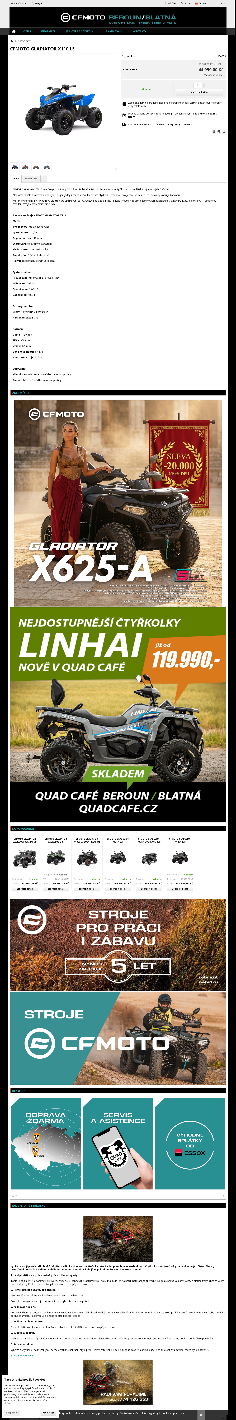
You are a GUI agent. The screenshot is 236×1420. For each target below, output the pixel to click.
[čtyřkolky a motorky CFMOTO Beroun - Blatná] (118, 17)
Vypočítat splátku (213, 75)
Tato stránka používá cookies (24, 1379)
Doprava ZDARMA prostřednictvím (160, 124)
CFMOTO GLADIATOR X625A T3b (180, 840)
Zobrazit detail (24, 888)
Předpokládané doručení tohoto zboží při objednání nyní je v (172, 115)
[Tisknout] (219, 131)
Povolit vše (48, 1412)
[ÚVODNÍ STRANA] (14, 31)
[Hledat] (224, 1196)
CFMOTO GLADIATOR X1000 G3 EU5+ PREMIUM (87, 840)
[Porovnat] (214, 131)
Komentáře (31, 178)
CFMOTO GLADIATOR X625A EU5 (118, 840)
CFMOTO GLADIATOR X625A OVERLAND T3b (149, 840)
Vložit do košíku (199, 92)
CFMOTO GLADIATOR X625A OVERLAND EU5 (24, 840)
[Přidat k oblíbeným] (224, 131)
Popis (16, 178)
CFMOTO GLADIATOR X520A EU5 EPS (56, 840)
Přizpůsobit (12, 1412)
